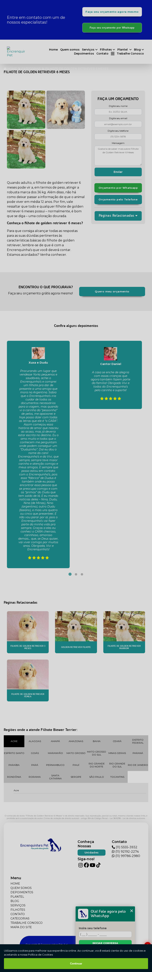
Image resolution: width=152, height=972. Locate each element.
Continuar (76, 963)
